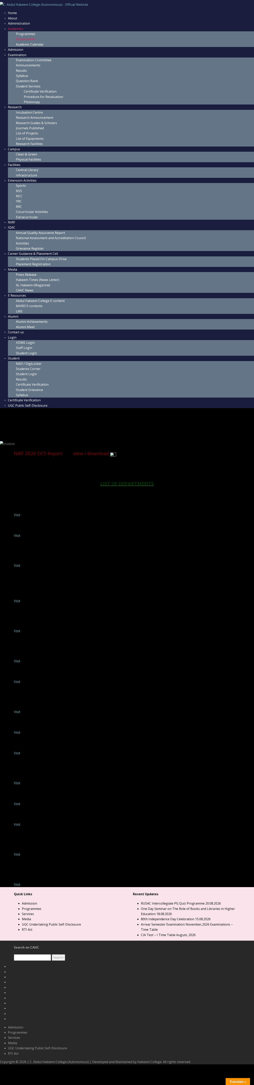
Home (12, 13)
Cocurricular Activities (32, 212)
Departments (26, 39)
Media (12, 269)
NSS (19, 191)
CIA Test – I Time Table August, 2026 (168, 935)
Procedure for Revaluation (43, 97)
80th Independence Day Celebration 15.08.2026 (176, 919)
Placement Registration (33, 264)
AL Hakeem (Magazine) (33, 285)
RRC (19, 206)
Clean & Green (26, 154)
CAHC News (24, 290)
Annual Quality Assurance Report (40, 233)
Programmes (25, 34)
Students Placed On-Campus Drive (41, 259)
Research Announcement (34, 117)
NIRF (11, 222)
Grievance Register (30, 248)
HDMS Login (25, 342)
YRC (19, 201)
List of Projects (27, 133)
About (12, 18)
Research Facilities (29, 144)
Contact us (16, 332)
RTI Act (27, 929)
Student (14, 358)
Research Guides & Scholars (36, 123)
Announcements (28, 65)
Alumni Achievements (32, 321)
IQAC (11, 227)
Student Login (26, 353)
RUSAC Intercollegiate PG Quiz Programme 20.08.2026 (181, 903)
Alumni (13, 316)
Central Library (27, 170)
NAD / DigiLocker (29, 363)
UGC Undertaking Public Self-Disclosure (51, 924)
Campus (14, 149)
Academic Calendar (30, 44)
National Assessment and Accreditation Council (51, 238)
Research (15, 107)
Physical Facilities (28, 159)
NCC (19, 196)
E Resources (17, 295)
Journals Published (30, 128)
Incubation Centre (29, 112)
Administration (19, 23)
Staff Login (24, 348)
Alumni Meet (25, 327)
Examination (17, 55)
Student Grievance (29, 390)
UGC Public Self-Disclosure (27, 405)
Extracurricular (27, 217)
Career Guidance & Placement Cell (33, 253)
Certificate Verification (40, 91)
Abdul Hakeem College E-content (40, 301)
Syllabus (22, 76)
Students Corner (28, 369)
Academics (15, 29)
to (35, 424)
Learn (56, 424)
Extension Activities (22, 180)
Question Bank (27, 81)
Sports (21, 185)
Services (28, 914)
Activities (22, 243)
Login (12, 337)
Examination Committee (33, 60)
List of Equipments (30, 138)
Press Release (26, 274)
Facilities (14, 165)
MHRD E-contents (29, 306)
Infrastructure (26, 175)
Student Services (28, 86)
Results (21, 70)
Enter (13, 424)
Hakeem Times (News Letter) (37, 280)
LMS (19, 311)
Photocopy (32, 102)
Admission (15, 49)
